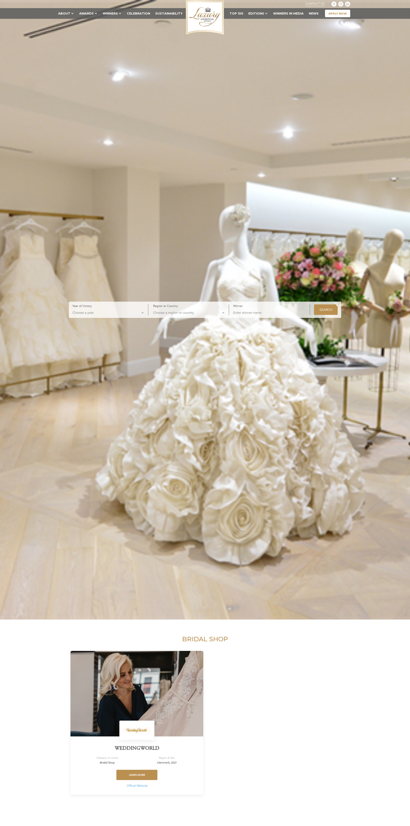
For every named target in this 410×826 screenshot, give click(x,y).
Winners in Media (288, 13)
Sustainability (169, 13)
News (314, 13)
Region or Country (165, 306)
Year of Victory (82, 306)
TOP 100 (236, 13)
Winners (110, 13)
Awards (86, 13)
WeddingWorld (137, 748)
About (64, 13)
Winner (238, 306)
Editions (256, 13)
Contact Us (315, 4)
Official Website (137, 786)
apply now (337, 13)
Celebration (138, 13)
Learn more (137, 775)
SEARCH (325, 309)
